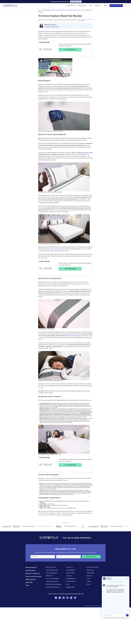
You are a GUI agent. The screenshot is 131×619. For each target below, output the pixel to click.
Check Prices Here (70, 49)
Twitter (63, 515)
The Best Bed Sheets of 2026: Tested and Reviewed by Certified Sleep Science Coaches (61, 10)
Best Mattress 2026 (116, 5)
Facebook (58, 515)
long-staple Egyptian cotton (82, 152)
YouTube (42, 515)
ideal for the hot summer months (73, 335)
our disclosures (82, 20)
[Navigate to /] (49, 537)
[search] (126, 5)
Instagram (69, 515)
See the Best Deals (76, 1)
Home (39, 10)
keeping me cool (49, 407)
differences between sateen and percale (50, 248)
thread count (64, 195)
